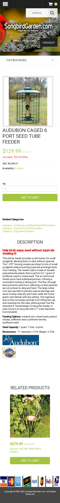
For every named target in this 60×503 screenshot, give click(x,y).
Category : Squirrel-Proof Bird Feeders (22, 228)
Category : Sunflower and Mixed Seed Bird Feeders (29, 225)
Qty (4, 184)
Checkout (48, 42)
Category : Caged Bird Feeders (18, 231)
